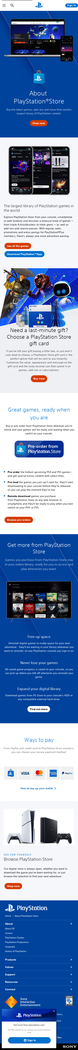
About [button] (9, 923)
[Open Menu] (4, 5)
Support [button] (10, 974)
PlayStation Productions (17, 942)
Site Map (57, 1037)
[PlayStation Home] (39, 5)
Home (8, 915)
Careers (9, 933)
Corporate (10, 946)
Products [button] (10, 959)
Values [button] (9, 967)
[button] (39, 379)
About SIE (10, 928)
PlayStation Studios (14, 937)
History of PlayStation (15, 951)
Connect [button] (10, 989)
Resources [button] (11, 982)
